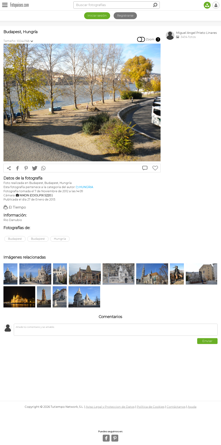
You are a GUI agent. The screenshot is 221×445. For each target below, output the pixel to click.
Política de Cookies (150, 406)
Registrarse (125, 15)
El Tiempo (14, 207)
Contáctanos (176, 406)
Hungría (60, 238)
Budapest (15, 238)
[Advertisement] (192, 96)
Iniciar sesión (97, 15)
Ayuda (192, 406)
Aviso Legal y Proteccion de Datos (110, 406)
